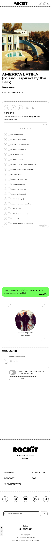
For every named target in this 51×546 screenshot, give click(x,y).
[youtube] (25, 499)
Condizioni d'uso (21, 537)
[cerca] (44, 3)
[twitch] (36, 499)
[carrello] (40, 3)
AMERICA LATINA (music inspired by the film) (22, 116)
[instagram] (15, 499)
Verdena (8, 87)
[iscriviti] (44, 514)
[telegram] (46, 499)
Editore (23, 527)
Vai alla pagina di (25, 334)
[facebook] (5, 499)
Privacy (2, 531)
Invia (23, 378)
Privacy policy (31, 537)
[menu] (2, 3)
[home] (20, 3)
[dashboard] (48, 3)
